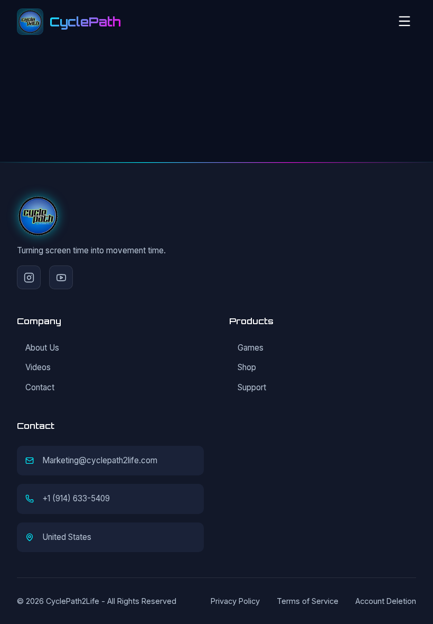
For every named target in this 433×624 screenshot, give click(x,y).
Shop (247, 367)
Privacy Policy (235, 601)
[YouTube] (61, 277)
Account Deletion (385, 601)
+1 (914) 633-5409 (76, 498)
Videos (38, 367)
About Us (42, 348)
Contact (39, 387)
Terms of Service (307, 601)
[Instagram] (29, 277)
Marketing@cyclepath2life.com (99, 460)
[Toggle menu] (404, 22)
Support (252, 387)
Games (250, 348)
